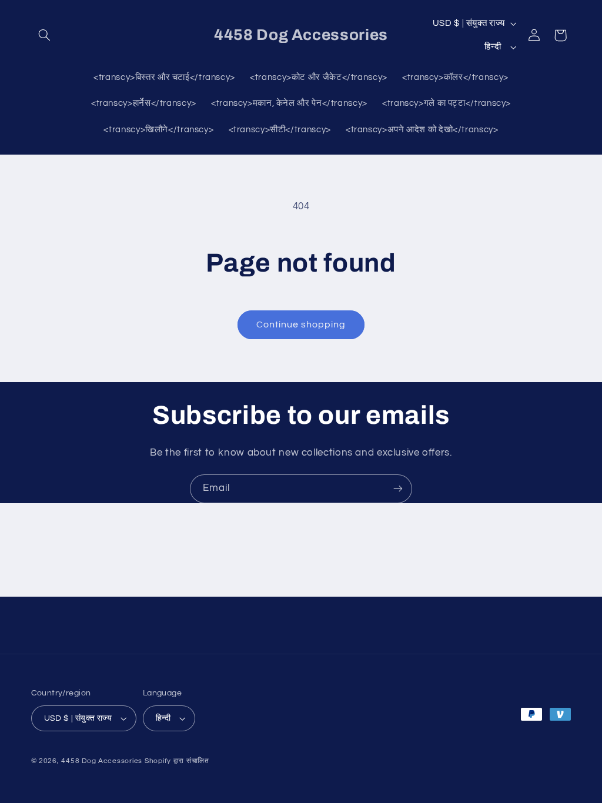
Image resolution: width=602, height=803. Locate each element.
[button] (44, 35)
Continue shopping (301, 324)
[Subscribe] (398, 488)
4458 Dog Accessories (102, 761)
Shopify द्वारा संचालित (177, 761)
